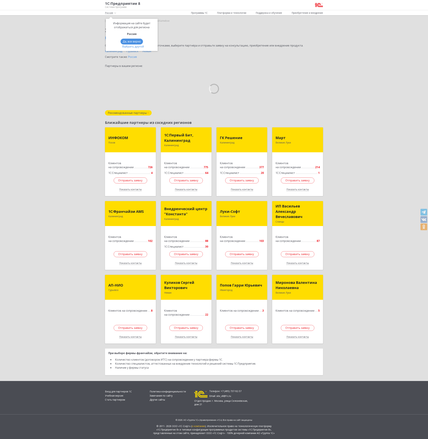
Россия (132, 57)
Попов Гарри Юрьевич (241, 285)
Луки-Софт (230, 211)
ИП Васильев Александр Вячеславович (289, 211)
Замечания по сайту (161, 395)
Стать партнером (115, 399)
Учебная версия (114, 395)
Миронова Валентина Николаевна (296, 285)
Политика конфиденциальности (168, 391)
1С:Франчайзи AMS (126, 211)
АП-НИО (115, 285)
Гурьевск (132, 51)
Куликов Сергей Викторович (179, 285)
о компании (198, 426)
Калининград (113, 51)
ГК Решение (231, 137)
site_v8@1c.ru (223, 396)
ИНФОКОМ (118, 137)
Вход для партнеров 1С (118, 391)
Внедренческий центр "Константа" (185, 211)
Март (281, 137)
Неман (146, 51)
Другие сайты (157, 399)
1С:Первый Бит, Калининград (178, 138)
